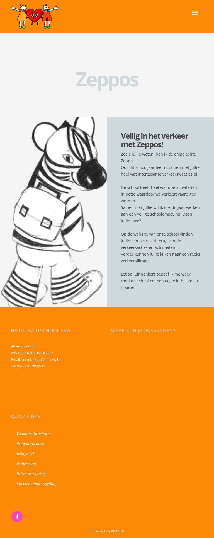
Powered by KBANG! (107, 531)
